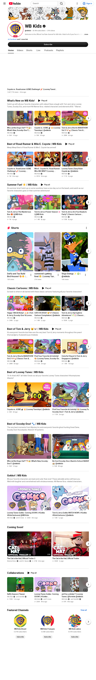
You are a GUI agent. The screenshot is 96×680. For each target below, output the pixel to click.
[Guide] (4, 3)
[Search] (61, 3)
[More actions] (86, 227)
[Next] (88, 118)
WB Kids (10, 133)
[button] (15, 29)
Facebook (13, 39)
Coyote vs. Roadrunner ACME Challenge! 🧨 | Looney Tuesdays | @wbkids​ (32, 89)
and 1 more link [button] (22, 39)
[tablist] (48, 50)
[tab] (11, 50)
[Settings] (77, 3)
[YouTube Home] (14, 3)
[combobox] (45, 3)
